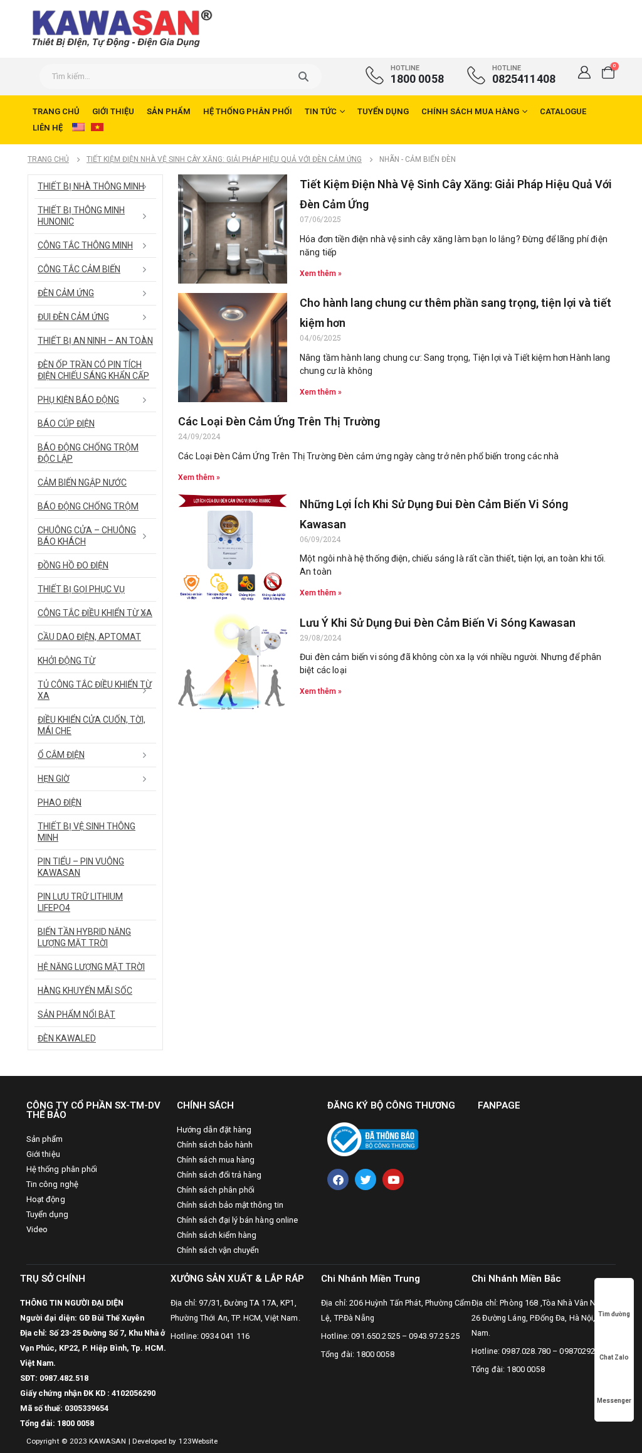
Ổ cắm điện (61, 755)
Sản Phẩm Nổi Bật (76, 1014)
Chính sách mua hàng (470, 111)
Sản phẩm (169, 111)
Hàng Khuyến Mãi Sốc (85, 991)
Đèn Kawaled (67, 1038)
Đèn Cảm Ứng (66, 293)
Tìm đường (614, 1314)
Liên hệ (48, 127)
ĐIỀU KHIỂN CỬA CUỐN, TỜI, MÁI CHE (91, 725)
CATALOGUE (563, 111)
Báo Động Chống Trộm (88, 506)
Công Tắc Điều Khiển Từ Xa (95, 613)
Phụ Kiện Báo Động (78, 400)
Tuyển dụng (383, 111)
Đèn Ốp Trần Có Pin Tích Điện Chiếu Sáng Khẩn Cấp (93, 370)
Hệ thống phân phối (247, 111)
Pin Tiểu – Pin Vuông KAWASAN (81, 867)
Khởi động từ (66, 661)
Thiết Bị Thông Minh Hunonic (81, 215)
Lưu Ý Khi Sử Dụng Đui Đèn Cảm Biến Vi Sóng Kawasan (438, 622)
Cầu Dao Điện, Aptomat (89, 637)
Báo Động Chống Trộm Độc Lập (88, 453)
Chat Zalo (614, 1357)
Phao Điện (60, 802)
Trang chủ (56, 111)
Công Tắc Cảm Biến (79, 269)
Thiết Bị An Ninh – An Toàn (95, 341)
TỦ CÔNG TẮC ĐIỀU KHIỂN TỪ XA (95, 690)
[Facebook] (338, 1179)
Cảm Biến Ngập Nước (82, 482)
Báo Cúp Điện (66, 423)
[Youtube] (393, 1179)
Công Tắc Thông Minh (85, 245)
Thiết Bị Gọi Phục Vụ (81, 589)
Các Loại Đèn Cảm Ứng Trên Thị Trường (279, 421)
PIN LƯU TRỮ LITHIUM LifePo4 (80, 902)
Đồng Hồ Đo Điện (73, 565)
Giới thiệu (113, 111)
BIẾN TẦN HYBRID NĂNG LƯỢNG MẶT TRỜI (84, 937)
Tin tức (321, 111)
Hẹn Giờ (54, 779)
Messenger (614, 1400)
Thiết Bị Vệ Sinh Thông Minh (86, 832)
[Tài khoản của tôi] (584, 72)
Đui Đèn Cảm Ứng (73, 317)
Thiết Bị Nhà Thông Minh (91, 186)
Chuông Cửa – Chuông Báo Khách (87, 535)
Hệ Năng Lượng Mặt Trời (91, 967)
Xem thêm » (321, 273)
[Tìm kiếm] (303, 76)
